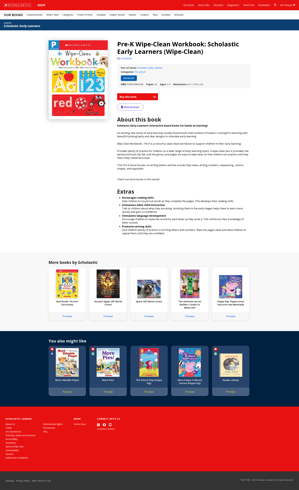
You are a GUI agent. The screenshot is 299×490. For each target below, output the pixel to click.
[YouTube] (110, 425)
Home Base (80, 424)
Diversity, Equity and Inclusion (21, 435)
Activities (166, 14)
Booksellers (264, 5)
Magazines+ (233, 5)
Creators (144, 14)
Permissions (49, 427)
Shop (41, 5)
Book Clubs (204, 5)
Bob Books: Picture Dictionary (67, 303)
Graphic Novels (117, 14)
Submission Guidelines (17, 457)
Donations (11, 442)
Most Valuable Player (67, 380)
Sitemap (10, 480)
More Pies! (108, 380)
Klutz (155, 14)
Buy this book (128, 97)
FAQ (45, 431)
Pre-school (140, 71)
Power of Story (85, 14)
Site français (286, 5)
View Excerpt (131, 107)
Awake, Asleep (231, 380)
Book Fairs (249, 5)
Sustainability (12, 450)
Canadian (101, 14)
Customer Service (106, 428)
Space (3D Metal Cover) (149, 301)
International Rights (53, 424)
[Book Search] (275, 5)
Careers (9, 453)
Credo (9, 427)
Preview (67, 316)
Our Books (188, 5)
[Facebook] (104, 425)
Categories (67, 14)
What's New (52, 14)
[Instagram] (98, 425)
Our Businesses (13, 431)
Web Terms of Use (41, 480)
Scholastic (126, 58)
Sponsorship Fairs (15, 446)
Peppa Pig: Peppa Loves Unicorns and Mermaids (230, 303)
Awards (132, 14)
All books (179, 14)
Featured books (35, 14)
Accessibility (12, 439)
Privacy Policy (23, 480)
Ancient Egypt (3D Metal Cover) (108, 303)
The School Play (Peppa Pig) (149, 381)
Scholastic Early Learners (150, 67)
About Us (10, 424)
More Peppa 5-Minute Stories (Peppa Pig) (190, 381)
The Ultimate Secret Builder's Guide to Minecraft (189, 304)
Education (218, 5)
